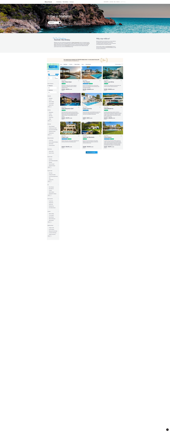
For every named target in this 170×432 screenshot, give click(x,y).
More (49, 106)
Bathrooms (51, 90)
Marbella (67, 13)
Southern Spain (56, 13)
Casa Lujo (65, 137)
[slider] (49, 75)
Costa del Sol (77, 42)
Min (48, 77)
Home (49, 13)
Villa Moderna (108, 108)
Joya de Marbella (88, 137)
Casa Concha (87, 108)
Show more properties (91, 152)
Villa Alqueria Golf (67, 108)
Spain (52, 13)
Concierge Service (109, 46)
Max (55, 77)
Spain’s (73, 42)
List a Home (111, 1)
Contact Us (117, 1)
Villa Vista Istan (67, 82)
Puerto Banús (67, 45)
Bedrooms (51, 85)
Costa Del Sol (62, 13)
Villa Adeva (107, 137)
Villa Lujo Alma (109, 82)
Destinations (58, 1)
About (115, 1)
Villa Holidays (65, 1)
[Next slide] (79, 72)
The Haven (86, 82)
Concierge (71, 1)
